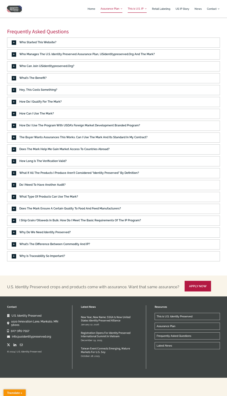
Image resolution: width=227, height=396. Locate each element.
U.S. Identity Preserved (29, 351)
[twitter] (8, 344)
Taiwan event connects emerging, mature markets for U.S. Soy (105, 350)
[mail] (21, 344)
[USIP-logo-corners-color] (14, 5)
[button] (113, 42)
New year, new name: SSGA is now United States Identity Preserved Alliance (106, 318)
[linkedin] (14, 344)
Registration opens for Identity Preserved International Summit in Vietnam (106, 334)
